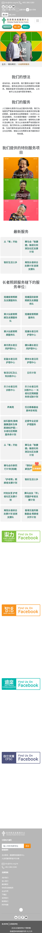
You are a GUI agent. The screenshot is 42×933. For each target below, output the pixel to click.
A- (17, 10)
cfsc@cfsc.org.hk (11, 2)
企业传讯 (5, 891)
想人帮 (17, 26)
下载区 (4, 894)
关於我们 (5, 877)
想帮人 (26, 26)
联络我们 (5, 901)
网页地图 (5, 904)
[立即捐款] (37, 466)
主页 (4, 64)
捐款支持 (7, 26)
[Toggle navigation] (37, 20)
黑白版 (5, 14)
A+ (4, 12)
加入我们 (5, 881)
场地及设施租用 (7, 887)
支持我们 (5, 898)
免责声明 (5, 924)
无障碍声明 (13, 924)
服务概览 (12, 64)
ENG (14, 14)
